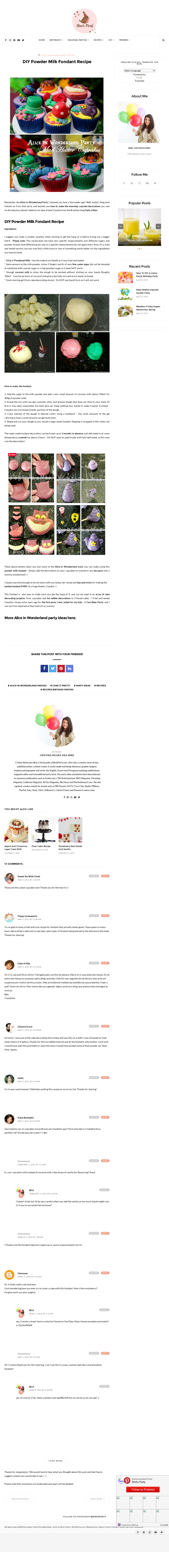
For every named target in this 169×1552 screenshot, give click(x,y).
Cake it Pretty (61, 685)
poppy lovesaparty (27, 916)
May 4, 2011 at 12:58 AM (29, 1030)
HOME (42, 40)
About (101, 1527)
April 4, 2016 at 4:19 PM (41, 1314)
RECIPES (98, 40)
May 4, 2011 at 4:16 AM (29, 1081)
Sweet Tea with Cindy (29, 876)
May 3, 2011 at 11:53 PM (29, 967)
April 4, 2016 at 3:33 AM (30, 1277)
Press (107, 1527)
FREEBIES (123, 40)
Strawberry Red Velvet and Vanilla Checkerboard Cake (70, 849)
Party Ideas (83, 685)
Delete (94, 876)
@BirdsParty (98, 1517)
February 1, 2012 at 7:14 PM (32, 1165)
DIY (110, 40)
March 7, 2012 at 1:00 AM (30, 1237)
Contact (114, 1527)
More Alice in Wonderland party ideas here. (40, 618)
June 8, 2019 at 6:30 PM (40, 1390)
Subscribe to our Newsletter (132, 1527)
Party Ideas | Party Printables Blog (36, 1527)
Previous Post (20, 1499)
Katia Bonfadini (26, 1118)
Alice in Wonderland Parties (58, 55)
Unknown (23, 1273)
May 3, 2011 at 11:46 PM (29, 919)
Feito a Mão (24, 963)
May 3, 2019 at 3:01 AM (29, 1357)
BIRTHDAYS (55, 40)
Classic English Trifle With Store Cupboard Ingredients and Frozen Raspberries (139, 237)
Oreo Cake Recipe (41, 846)
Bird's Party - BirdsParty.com (72, 1527)
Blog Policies (91, 1527)
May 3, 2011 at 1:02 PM (29, 880)
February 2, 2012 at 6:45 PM (43, 1194)
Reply (105, 876)
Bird (31, 1190)
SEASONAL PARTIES (77, 40)
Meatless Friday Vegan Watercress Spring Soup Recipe (148, 309)
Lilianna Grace (25, 1026)
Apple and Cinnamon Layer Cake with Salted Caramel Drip (15, 849)
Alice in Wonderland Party (34, 202)
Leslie (20, 1078)
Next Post (96, 1499)
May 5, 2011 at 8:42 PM (29, 1121)
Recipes (101, 685)
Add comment (9, 882)
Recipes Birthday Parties (57, 689)
